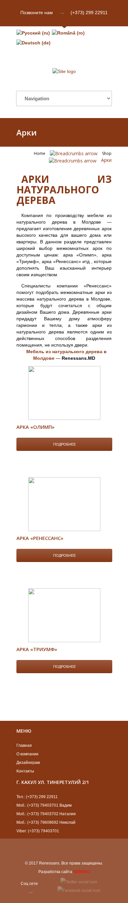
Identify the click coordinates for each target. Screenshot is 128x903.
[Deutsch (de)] (33, 42)
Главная (24, 745)
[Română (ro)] (68, 33)
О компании (27, 754)
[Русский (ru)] (33, 33)
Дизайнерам (28, 762)
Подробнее (64, 444)
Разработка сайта (55, 871)
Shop (107, 153)
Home (39, 153)
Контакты (25, 771)
